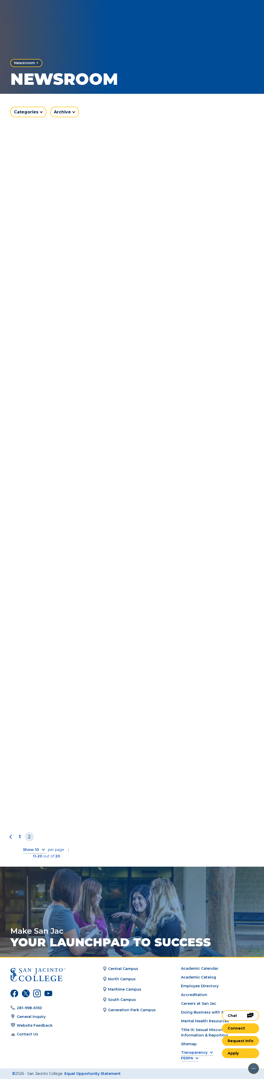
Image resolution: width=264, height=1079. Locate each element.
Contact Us (27, 1034)
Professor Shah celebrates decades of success (68, 519)
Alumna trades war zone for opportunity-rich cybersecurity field (64, 802)
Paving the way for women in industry (193, 799)
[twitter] (25, 994)
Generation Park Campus (132, 1010)
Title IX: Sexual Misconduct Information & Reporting (206, 1032)
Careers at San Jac (198, 1003)
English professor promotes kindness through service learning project (67, 381)
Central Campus (123, 968)
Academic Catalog (198, 977)
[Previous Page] (12, 837)
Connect (236, 1028)
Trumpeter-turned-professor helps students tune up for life (188, 664)
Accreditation (194, 994)
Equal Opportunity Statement (92, 1073)
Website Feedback (35, 1025)
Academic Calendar (199, 968)
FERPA (187, 1058)
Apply (233, 1053)
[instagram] (36, 994)
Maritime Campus (124, 989)
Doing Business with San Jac (208, 1012)
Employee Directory (200, 986)
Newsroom (24, 63)
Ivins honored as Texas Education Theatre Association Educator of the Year (190, 522)
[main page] (34, 12)
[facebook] (13, 994)
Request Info (240, 1041)
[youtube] (47, 994)
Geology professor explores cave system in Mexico (186, 236)
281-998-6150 (29, 1008)
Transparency (194, 1052)
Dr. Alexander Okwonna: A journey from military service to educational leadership (65, 239)
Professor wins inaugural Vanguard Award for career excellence (64, 664)
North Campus (122, 979)
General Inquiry (31, 1016)
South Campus (122, 999)
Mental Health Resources (205, 1021)
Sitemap (189, 1044)
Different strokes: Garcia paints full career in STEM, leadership (189, 381)
